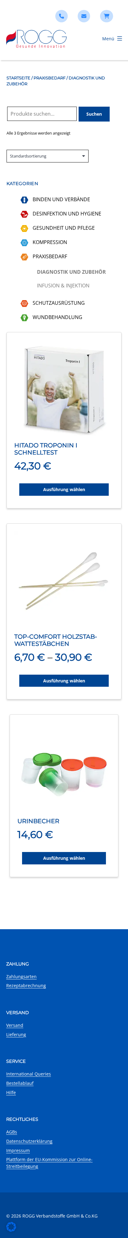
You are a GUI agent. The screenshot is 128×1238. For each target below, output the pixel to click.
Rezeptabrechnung (26, 985)
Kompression (50, 242)
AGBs (11, 1132)
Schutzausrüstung (59, 303)
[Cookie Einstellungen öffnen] (11, 1230)
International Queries (28, 1074)
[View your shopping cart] (106, 16)
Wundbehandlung (57, 317)
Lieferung (16, 1034)
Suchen (94, 114)
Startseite (18, 78)
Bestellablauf (20, 1083)
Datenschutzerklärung (29, 1141)
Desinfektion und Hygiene (67, 213)
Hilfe (11, 1092)
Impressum (18, 1150)
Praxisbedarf (50, 78)
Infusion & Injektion (63, 285)
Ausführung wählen (64, 489)
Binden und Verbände (61, 199)
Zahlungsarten (21, 976)
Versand (14, 1025)
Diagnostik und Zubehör (71, 271)
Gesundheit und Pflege (64, 227)
